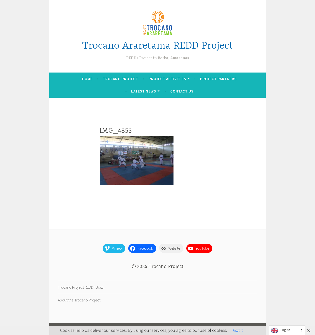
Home (87, 78)
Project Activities (167, 78)
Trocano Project (120, 78)
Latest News (143, 91)
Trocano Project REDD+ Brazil (81, 287)
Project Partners (218, 78)
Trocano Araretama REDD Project (157, 46)
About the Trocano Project (79, 300)
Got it (238, 330)
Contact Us (181, 91)
